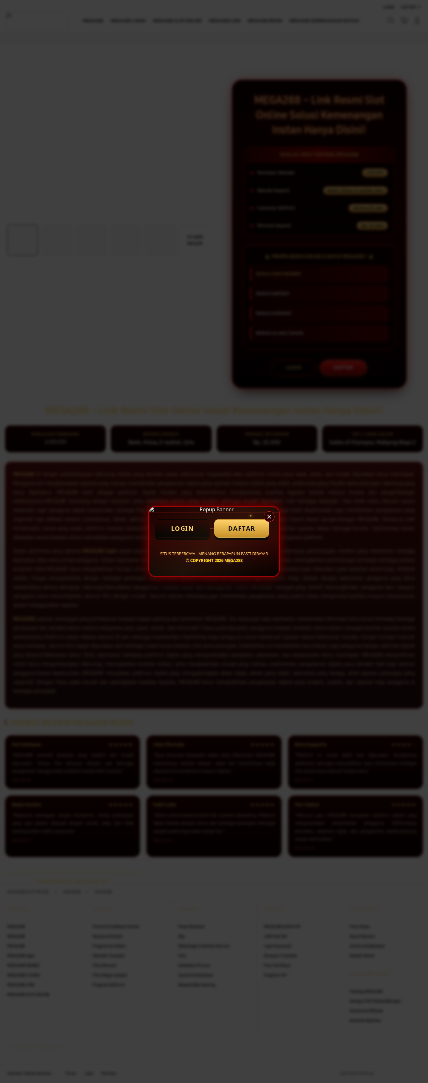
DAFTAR (241, 528)
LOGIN (182, 528)
